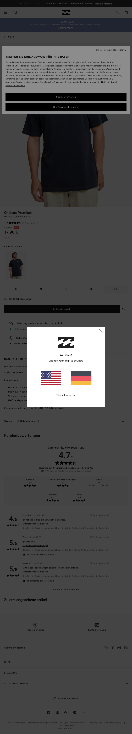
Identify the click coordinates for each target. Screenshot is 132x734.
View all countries (66, 395)
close (100, 330)
